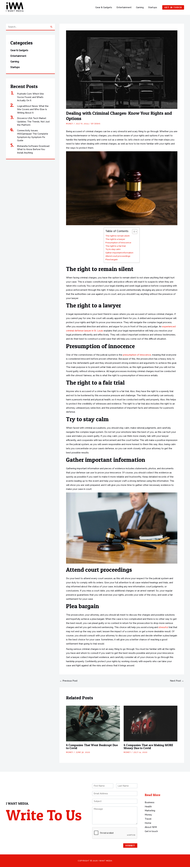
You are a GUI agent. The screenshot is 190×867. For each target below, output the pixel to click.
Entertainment (124, 7)
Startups (152, 7)
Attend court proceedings (117, 256)
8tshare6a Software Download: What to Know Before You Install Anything (33, 149)
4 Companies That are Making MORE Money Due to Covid (148, 746)
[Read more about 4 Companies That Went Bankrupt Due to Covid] (93, 723)
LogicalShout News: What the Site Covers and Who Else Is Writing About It (33, 109)
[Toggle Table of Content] (133, 231)
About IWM (151, 827)
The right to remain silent (117, 236)
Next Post (177, 681)
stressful (163, 627)
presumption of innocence (137, 354)
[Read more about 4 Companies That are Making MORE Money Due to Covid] (151, 723)
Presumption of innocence (118, 242)
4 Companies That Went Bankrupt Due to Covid (92, 746)
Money (69, 124)
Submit (130, 845)
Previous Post (68, 681)
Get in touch (151, 831)
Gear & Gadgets (103, 7)
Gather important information (119, 252)
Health (148, 806)
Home (148, 823)
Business (149, 802)
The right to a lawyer (115, 239)
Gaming (140, 7)
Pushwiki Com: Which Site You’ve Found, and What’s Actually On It (30, 97)
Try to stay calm (113, 249)
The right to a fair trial (115, 246)
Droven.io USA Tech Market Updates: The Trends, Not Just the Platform (33, 121)
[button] (173, 7)
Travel (148, 819)
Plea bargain (111, 259)
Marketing (150, 810)
